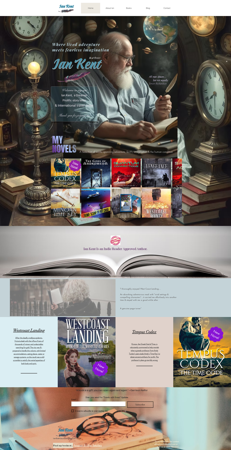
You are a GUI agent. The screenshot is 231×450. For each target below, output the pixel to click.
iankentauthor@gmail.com (67, 438)
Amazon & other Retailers (88, 445)
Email (74, 399)
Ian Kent (66, 6)
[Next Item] (177, 188)
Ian (61, 430)
